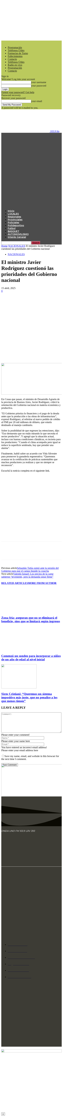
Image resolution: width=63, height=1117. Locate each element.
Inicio (11, 210)
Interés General (17, 237)
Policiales (13, 222)
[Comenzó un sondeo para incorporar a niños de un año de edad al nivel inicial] (19, 649)
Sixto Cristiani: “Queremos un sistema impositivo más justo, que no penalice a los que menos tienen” (29, 697)
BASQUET (13, 231)
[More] (53, 300)
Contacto (12, 59)
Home (4, 246)
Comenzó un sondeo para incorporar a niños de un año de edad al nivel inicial (31, 657)
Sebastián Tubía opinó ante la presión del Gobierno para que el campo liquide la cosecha (30, 569)
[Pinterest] (30, 300)
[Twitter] (18, 300)
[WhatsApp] (41, 300)
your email (36, 101)
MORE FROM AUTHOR (42, 583)
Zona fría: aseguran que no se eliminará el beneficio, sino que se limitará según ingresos (30, 619)
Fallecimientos (15, 56)
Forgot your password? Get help (17, 92)
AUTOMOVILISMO (18, 234)
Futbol (12, 228)
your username (38, 82)
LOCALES (13, 213)
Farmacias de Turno (18, 53)
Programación (15, 47)
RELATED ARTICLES (14, 583)
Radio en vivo (15, 65)
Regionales (14, 216)
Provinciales (15, 219)
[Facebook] (6, 300)
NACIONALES (16, 246)
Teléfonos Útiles (16, 50)
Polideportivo (16, 225)
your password (38, 85)
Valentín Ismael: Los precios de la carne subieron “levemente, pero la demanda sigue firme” (27, 575)
